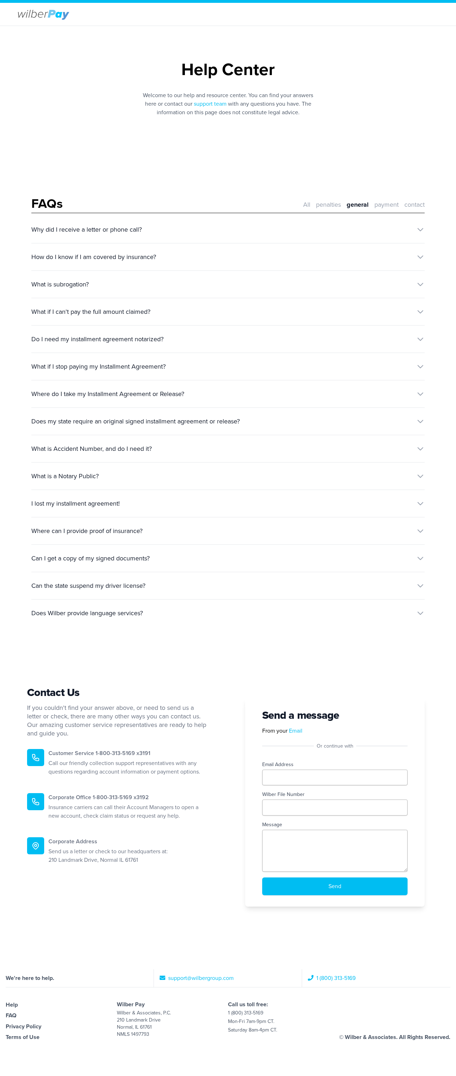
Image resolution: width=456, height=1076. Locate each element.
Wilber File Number (283, 794)
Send (334, 886)
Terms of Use (23, 1037)
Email (295, 730)
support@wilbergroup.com (200, 978)
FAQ (11, 1015)
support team (210, 103)
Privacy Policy (23, 1026)
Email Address (278, 764)
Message (272, 825)
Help (12, 1004)
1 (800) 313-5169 (335, 978)
